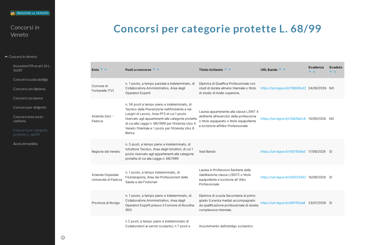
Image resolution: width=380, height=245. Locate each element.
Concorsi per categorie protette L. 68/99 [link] (30, 132)
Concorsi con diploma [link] (29, 89)
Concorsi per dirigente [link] (29, 107)
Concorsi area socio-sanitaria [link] (28, 118)
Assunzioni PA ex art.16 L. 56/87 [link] (32, 68)
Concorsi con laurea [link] (28, 98)
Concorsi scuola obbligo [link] (30, 79)
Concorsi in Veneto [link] (23, 56)
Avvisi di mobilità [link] (25, 143)
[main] (217, 31)
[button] (63, 237)
